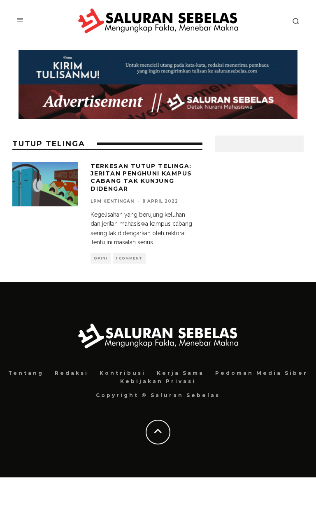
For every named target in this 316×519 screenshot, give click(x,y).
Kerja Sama (180, 373)
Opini (100, 258)
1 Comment (129, 258)
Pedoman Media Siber (261, 373)
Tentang (26, 373)
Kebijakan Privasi (158, 381)
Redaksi (71, 373)
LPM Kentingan (112, 201)
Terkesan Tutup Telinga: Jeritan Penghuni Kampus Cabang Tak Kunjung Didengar (141, 177)
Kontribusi (123, 373)
